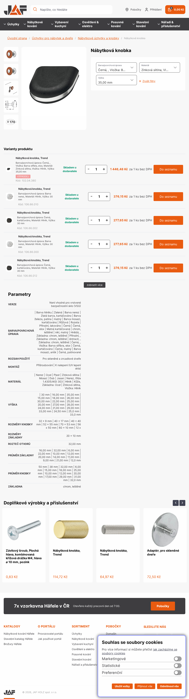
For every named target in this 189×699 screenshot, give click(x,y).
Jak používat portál (49, 638)
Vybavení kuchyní (61, 24)
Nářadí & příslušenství (170, 24)
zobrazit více (94, 284)
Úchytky (13, 24)
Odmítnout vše (169, 686)
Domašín (111, 633)
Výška (101, 78)
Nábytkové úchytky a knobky (98, 38)
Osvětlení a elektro (83, 649)
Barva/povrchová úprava (110, 65)
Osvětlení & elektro (90, 24)
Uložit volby (122, 686)
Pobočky (135, 9)
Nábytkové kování (35, 24)
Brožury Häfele (13, 644)
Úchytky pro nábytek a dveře (52, 38)
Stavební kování (142, 24)
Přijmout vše (145, 686)
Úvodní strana (17, 38)
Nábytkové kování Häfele (19, 633)
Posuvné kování (117, 24)
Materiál (145, 65)
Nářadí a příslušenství (85, 664)
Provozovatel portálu (50, 633)
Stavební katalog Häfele (18, 638)
